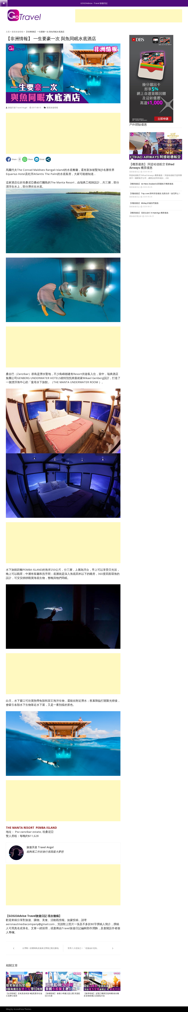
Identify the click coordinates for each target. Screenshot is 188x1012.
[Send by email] (39, 159)
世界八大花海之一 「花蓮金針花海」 (83, 948)
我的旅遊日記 (134, 171)
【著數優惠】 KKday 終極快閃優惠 (143, 203)
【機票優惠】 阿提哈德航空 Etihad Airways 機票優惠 (151, 166)
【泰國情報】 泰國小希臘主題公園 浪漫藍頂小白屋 (62, 994)
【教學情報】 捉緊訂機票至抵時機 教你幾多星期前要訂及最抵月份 (101, 994)
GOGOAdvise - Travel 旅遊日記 (94, 3)
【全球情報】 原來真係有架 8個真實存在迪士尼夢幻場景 (24, 994)
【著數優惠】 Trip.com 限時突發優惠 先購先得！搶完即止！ (155, 193)
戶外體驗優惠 (138, 124)
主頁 (8, 31)
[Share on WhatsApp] (27, 159)
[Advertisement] (128, 15)
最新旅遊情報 (17, 31)
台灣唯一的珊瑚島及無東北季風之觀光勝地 (40, 948)
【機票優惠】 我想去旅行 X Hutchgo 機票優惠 (148, 213)
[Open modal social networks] (48, 159)
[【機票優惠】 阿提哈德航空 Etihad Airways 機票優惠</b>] (155, 146)
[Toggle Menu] (3, 3)
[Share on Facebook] (11, 159)
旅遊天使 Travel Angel (17, 107)
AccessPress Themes (22, 1009)
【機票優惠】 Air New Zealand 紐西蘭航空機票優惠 (151, 184)
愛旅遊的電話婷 (135, 216)
